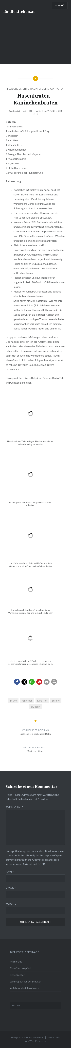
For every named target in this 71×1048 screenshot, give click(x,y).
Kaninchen (57, 88)
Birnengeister (17, 975)
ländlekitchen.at (19, 11)
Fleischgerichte (18, 88)
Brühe (13, 700)
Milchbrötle (16, 961)
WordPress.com (37, 1041)
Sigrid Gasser (34, 111)
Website (11, 903)
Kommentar (14, 807)
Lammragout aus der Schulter (25, 981)
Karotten (42, 700)
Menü (61, 5)
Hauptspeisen (39, 88)
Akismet (36, 859)
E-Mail (11, 887)
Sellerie (56, 700)
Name (10, 871)
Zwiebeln (35, 706)
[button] (17, 682)
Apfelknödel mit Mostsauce (24, 988)
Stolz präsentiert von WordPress (28, 1037)
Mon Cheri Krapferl (20, 968)
